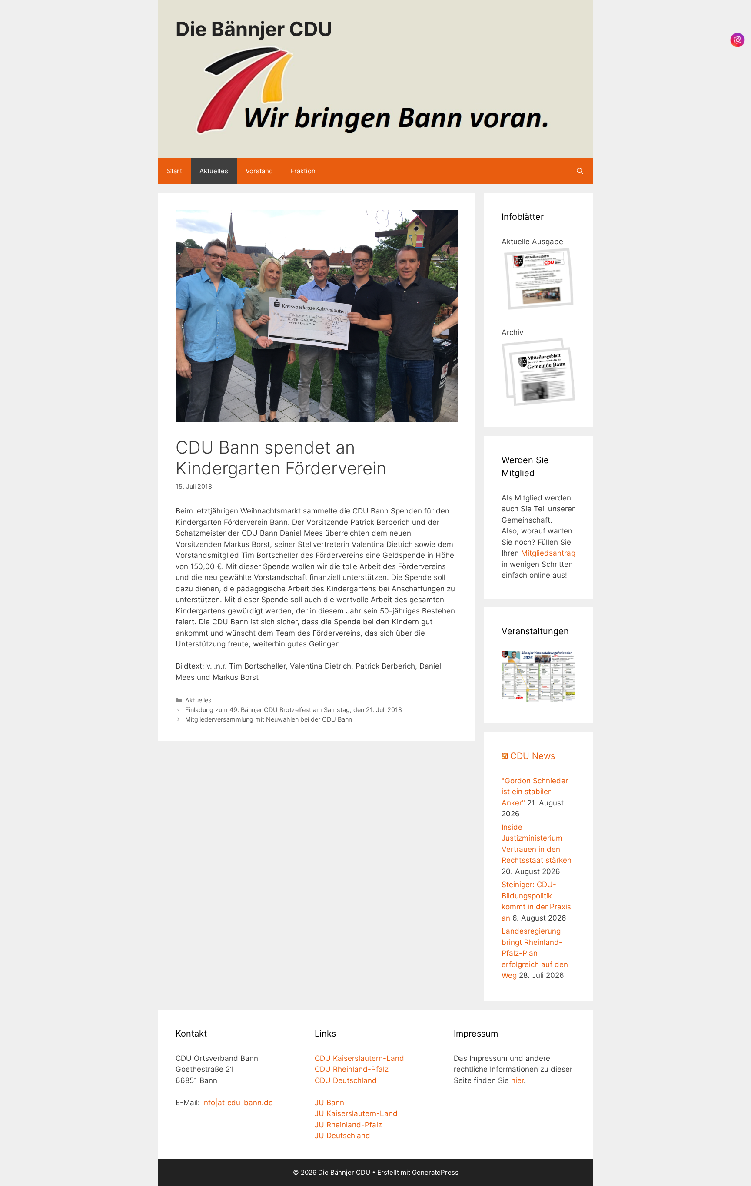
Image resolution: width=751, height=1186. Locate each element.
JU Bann (329, 1102)
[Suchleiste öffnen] (580, 171)
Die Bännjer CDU (254, 29)
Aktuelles (213, 171)
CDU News (532, 756)
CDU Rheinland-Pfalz (352, 1069)
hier (517, 1080)
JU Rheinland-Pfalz (348, 1124)
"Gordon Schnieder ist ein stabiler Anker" (535, 791)
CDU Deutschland (346, 1080)
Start (174, 171)
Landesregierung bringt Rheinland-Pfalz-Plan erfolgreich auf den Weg (535, 953)
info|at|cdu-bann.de (237, 1102)
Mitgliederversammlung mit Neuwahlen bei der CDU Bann (268, 719)
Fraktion (303, 171)
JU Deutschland (342, 1135)
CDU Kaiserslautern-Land (359, 1058)
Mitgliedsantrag (548, 553)
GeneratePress (435, 1172)
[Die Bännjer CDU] (375, 90)
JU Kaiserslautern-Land (356, 1113)
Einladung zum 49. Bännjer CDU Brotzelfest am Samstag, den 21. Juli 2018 (293, 709)
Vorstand (259, 171)
